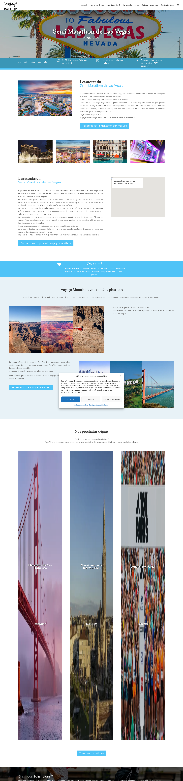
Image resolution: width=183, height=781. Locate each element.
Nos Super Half (113, 5)
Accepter (71, 399)
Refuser (91, 399)
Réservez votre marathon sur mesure (105, 125)
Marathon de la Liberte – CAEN (91, 566)
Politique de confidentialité (98, 405)
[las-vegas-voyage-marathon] (110, 162)
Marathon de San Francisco (40, 566)
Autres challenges (131, 5)
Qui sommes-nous (150, 5)
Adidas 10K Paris (142, 566)
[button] (120, 376)
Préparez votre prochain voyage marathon (46, 243)
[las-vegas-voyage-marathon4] (147, 162)
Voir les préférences (111, 399)
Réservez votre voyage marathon (31, 387)
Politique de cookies (81, 405)
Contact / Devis (167, 5)
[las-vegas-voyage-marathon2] (73, 162)
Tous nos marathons (91, 753)
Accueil (84, 5)
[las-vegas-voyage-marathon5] (35, 162)
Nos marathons (97, 5)
